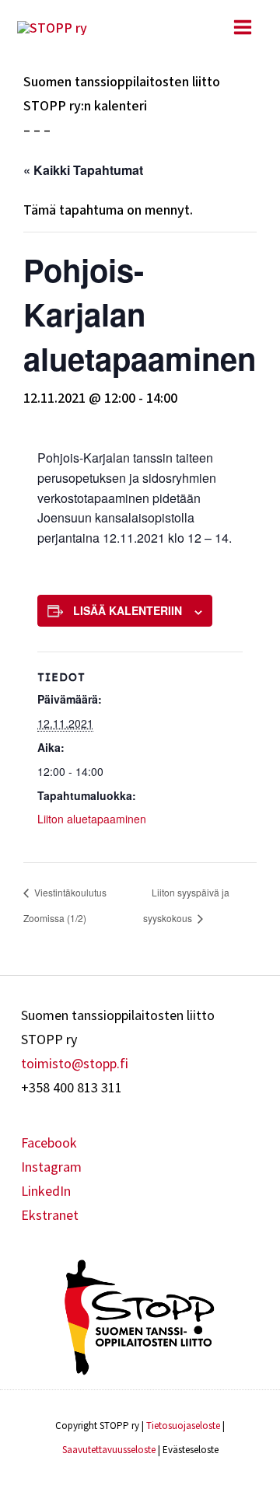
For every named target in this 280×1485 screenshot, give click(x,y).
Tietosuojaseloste (183, 1425)
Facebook (49, 1142)
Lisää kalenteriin (127, 610)
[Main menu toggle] (242, 26)
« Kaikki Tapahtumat (83, 170)
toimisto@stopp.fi (74, 1063)
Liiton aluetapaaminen (91, 818)
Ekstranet (50, 1215)
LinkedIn (46, 1191)
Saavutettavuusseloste (109, 1449)
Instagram (51, 1167)
